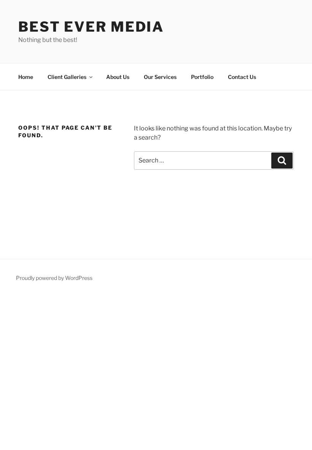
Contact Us (242, 77)
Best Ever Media (91, 26)
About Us (117, 77)
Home (25, 77)
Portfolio (202, 77)
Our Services (160, 77)
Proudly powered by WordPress (54, 278)
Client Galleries (67, 77)
